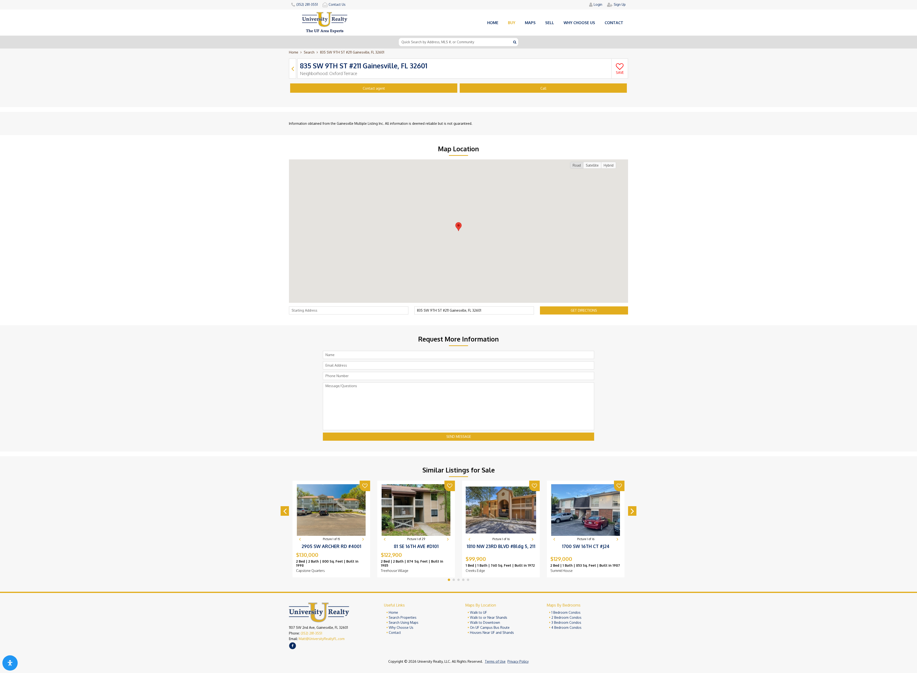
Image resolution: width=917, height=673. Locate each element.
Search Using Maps (403, 622)
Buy (511, 22)
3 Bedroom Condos (566, 622)
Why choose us (579, 22)
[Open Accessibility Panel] (10, 663)
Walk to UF (478, 612)
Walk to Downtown (485, 622)
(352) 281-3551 (311, 633)
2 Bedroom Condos (566, 617)
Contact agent (374, 88)
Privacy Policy (518, 661)
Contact (614, 22)
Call (543, 88)
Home (492, 22)
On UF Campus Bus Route (490, 627)
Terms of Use (495, 661)
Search (309, 52)
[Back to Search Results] (292, 68)
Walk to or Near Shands (488, 617)
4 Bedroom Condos (566, 627)
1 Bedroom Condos (566, 612)
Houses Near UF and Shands (492, 632)
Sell (549, 22)
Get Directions (584, 310)
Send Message (458, 436)
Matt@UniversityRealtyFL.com (322, 639)
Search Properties (402, 617)
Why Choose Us (401, 627)
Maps (530, 22)
